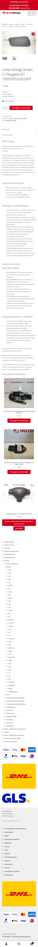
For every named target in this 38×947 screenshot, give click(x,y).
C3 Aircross (11, 638)
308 (9, 595)
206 (9, 579)
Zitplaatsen (9, 723)
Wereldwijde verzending (12, 871)
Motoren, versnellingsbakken (12, 738)
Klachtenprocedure (11, 857)
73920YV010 (8, 120)
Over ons (7, 868)
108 (9, 576)
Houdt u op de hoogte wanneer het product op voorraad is (19, 522)
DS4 (9, 679)
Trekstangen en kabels (10, 741)
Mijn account (9, 864)
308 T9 (10, 598)
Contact (7, 846)
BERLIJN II (11, 620)
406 (9, 604)
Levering (7, 860)
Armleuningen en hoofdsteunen (15, 698)
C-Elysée (10, 626)
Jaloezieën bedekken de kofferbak (16, 704)
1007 (9, 570)
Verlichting (9, 719)
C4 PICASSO (11, 657)
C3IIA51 (10, 651)
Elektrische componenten (11, 551)
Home (5, 24)
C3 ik (9, 645)
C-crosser (11, 623)
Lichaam (6, 732)
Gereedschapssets (9, 557)
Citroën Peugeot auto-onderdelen (15, 828)
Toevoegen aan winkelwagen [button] (19, 421)
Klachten (7, 853)
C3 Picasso (11, 648)
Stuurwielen (9, 710)
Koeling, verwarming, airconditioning (15, 729)
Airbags (17, 24)
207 (9, 582)
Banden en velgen (9, 542)
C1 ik (20, 118)
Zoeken (19, 944)
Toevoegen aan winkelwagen (21, 108)
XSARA (10, 688)
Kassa (6, 850)
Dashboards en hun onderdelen (15, 701)
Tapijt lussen (10, 713)
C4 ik (9, 654)
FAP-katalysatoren (9, 554)
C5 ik (9, 663)
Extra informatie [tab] (7, 135)
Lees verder (19, 528)
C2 (9, 635)
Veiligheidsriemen (11, 716)
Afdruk (7, 836)
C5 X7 (9, 666)
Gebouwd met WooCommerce (21, 936)
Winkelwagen (9, 875)
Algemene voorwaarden (12, 839)
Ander (8, 694)
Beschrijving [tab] (6, 129)
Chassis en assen (9, 545)
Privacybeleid (9, 832)
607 (9, 613)
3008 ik (10, 585)
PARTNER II (11, 682)
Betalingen (8, 843)
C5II (9, 670)
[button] (33, 34)
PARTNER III (11, 685)
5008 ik (10, 610)
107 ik (22, 24)
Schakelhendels (10, 707)
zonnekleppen (10, 726)
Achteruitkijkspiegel (12, 563)
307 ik (10, 592)
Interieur (11, 24)
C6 (9, 673)
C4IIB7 (10, 660)
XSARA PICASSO (12, 691)
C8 (9, 676)
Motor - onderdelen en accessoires (14, 735)
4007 (9, 601)
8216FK (14, 120)
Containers (7, 548)
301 (9, 588)
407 (9, 607)
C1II (9, 632)
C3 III (9, 641)
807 (9, 617)
